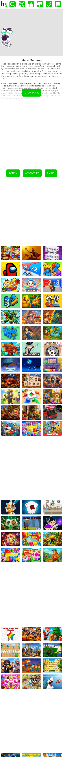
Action (13, 173)
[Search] (12, 4)
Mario (50, 173)
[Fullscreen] (22, 4)
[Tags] (49, 4)
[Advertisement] (31, 133)
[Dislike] (40, 4)
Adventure (32, 173)
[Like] (31, 4)
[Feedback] (58, 4)
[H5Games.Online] (4, 4)
